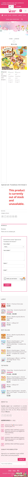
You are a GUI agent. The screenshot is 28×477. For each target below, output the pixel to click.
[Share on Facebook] (5, 216)
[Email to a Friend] (10, 216)
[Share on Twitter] (8, 216)
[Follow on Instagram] (17, 6)
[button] (25, 10)
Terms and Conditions (12, 19)
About (20, 15)
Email (5, 270)
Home (11, 39)
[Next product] (14, 41)
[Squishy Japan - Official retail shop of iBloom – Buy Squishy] (12, 10)
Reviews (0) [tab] (4, 225)
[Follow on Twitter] (19, 6)
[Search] (22, 19)
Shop (5, 15)
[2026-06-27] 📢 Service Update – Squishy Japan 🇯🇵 (14, 425)
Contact (14, 15)
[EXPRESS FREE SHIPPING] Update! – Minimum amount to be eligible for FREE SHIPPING (15, 431)
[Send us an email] (20, 6)
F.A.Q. (24, 15)
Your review (7, 250)
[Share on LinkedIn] (16, 216)
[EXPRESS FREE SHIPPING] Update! (14, 444)
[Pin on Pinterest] (13, 216)
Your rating (7, 244)
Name (5, 263)
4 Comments (9, 434)
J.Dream (16, 39)
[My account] (20, 10)
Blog (9, 15)
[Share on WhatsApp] (2, 216)
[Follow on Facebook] (16, 6)
